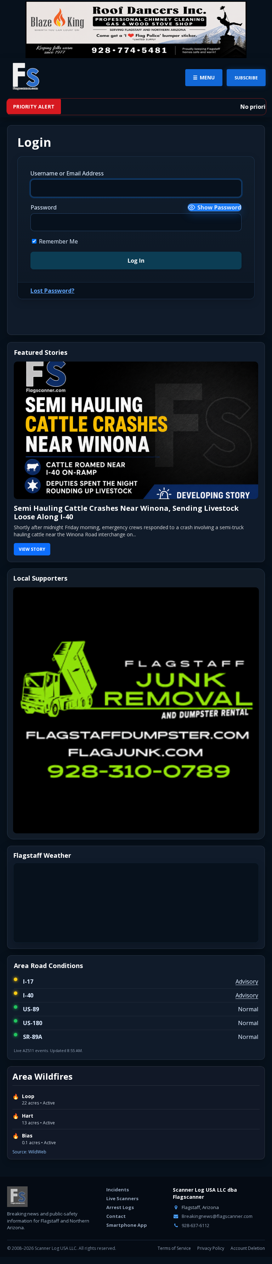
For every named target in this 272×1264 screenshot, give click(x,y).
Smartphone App (126, 1225)
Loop (28, 1096)
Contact (116, 1216)
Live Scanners (122, 1198)
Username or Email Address (67, 173)
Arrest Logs (120, 1207)
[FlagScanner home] (17, 1196)
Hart (27, 1116)
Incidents (117, 1189)
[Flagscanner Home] (24, 76)
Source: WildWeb (29, 1152)
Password (43, 207)
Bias (27, 1135)
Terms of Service (174, 1248)
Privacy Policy (210, 1248)
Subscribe (246, 78)
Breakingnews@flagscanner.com (217, 1216)
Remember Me (58, 241)
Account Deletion (248, 1248)
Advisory (247, 981)
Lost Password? (52, 291)
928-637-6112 (195, 1225)
